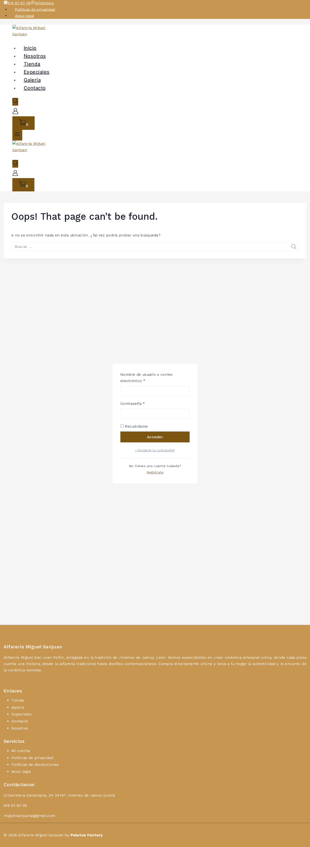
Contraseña (142, 403)
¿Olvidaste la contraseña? (155, 450)
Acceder (155, 437)
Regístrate (155, 472)
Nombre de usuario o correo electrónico (146, 377)
